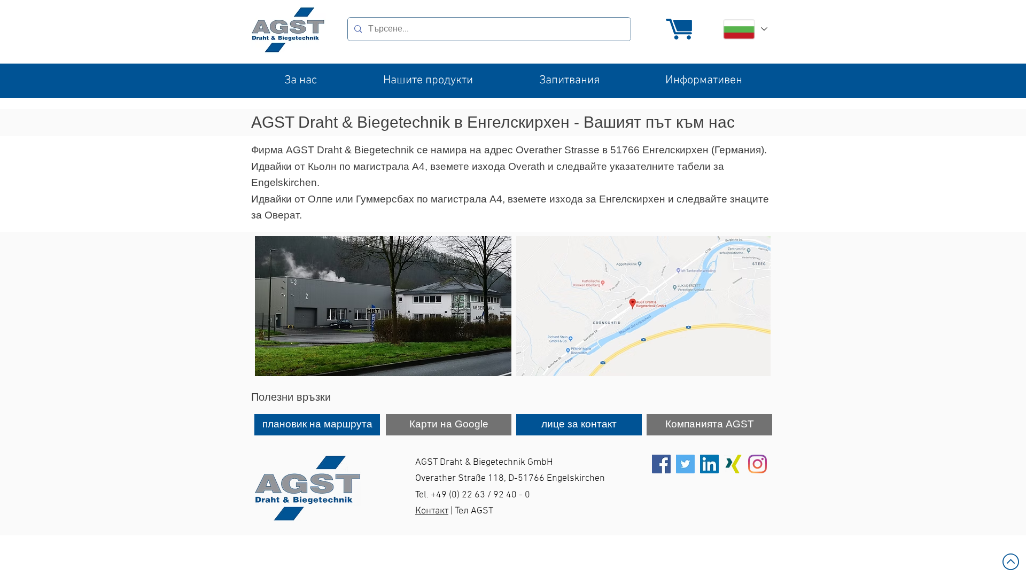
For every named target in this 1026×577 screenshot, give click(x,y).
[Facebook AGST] (661, 464)
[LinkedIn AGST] (709, 464)
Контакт (431, 511)
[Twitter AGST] (685, 464)
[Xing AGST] (733, 464)
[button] (300, 80)
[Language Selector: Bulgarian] (744, 29)
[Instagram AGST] (757, 464)
